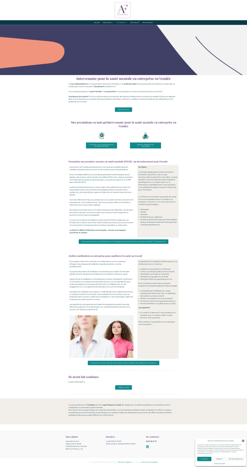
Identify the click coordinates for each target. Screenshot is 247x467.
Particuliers (107, 22)
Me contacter (148, 22)
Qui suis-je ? (135, 22)
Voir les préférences (235, 459)
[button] (243, 441)
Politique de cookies (219, 463)
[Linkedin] (147, 446)
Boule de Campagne (150, 462)
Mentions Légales (124, 462)
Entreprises (121, 22)
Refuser (219, 459)
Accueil (97, 22)
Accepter (204, 459)
